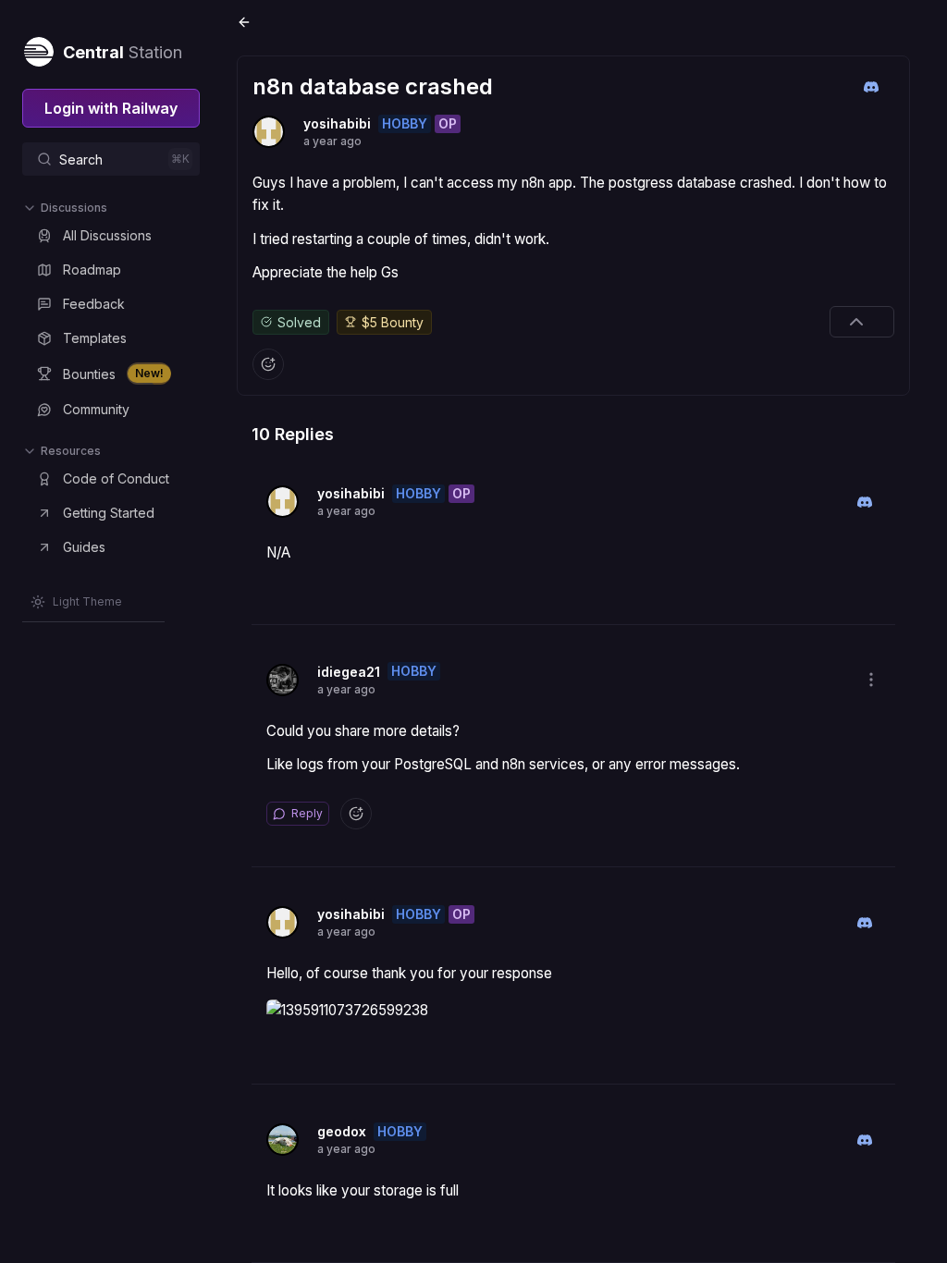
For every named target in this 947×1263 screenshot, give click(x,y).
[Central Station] (38, 48)
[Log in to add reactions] (268, 364)
